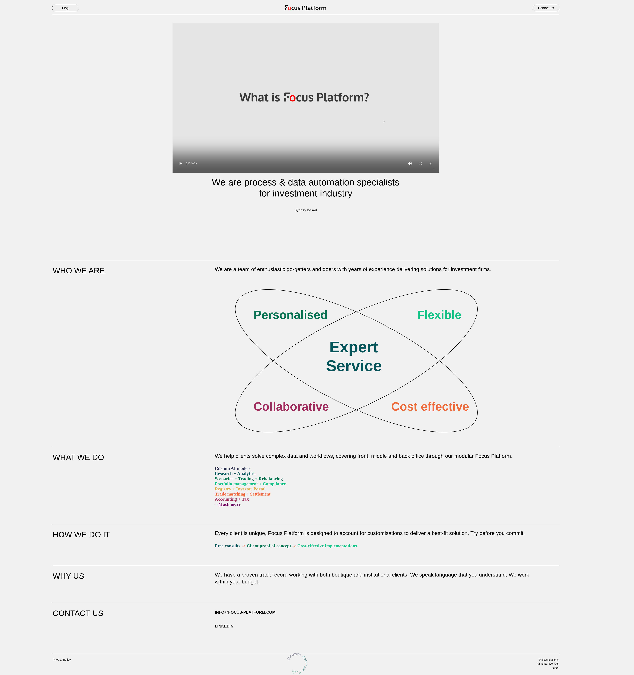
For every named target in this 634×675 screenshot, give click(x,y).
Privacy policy (62, 659)
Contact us (546, 8)
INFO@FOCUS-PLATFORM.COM (245, 612)
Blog (65, 8)
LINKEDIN (224, 626)
